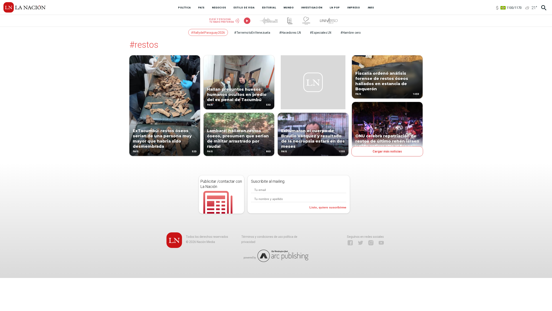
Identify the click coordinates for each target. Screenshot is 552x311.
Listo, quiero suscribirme (327, 207)
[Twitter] (360, 242)
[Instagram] (370, 242)
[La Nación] (24, 7)
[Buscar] (544, 8)
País (136, 151)
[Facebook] (350, 242)
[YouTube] (381, 242)
